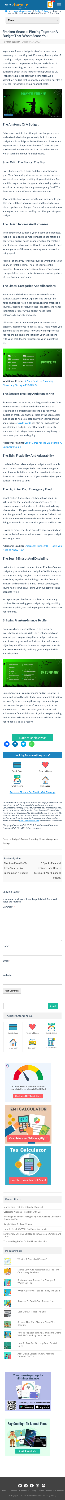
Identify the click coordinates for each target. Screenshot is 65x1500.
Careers (13, 1490)
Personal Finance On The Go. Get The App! (32, 792)
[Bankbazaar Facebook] (32, 1486)
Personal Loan (45, 771)
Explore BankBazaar (32, 738)
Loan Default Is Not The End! (32, 1311)
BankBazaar (13, 41)
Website (7, 975)
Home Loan (45, 786)
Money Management (23, 11)
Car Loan (32, 1048)
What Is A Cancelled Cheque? (32, 1259)
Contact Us (24, 1490)
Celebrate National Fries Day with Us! (22, 1211)
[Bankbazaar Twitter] (20, 1486)
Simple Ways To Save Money (17, 1224)
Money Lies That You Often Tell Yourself (23, 1207)
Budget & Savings (42, 11)
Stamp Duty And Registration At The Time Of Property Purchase (38, 1271)
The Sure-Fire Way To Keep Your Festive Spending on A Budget (16, 868)
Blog (34, 1490)
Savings (6, 843)
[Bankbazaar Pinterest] (43, 1486)
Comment (9, 906)
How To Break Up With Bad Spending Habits (25, 1229)
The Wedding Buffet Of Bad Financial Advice (25, 1241)
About (4, 1490)
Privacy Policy (49, 1495)
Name (7, 945)
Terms (41, 1490)
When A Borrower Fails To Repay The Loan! (39, 1290)
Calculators (51, 1047)
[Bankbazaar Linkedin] (26, 1486)
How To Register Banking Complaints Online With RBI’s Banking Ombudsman (39, 1334)
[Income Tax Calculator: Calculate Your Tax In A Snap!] (28, 1186)
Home (8, 11)
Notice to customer (55, 1490)
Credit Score (17, 786)
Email (6, 960)
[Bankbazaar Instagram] (38, 1486)
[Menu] (59, 4)
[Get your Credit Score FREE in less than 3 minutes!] (28, 1102)
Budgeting (33, 839)
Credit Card (17, 771)
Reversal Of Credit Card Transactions (36, 1301)
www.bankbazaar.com (29, 820)
